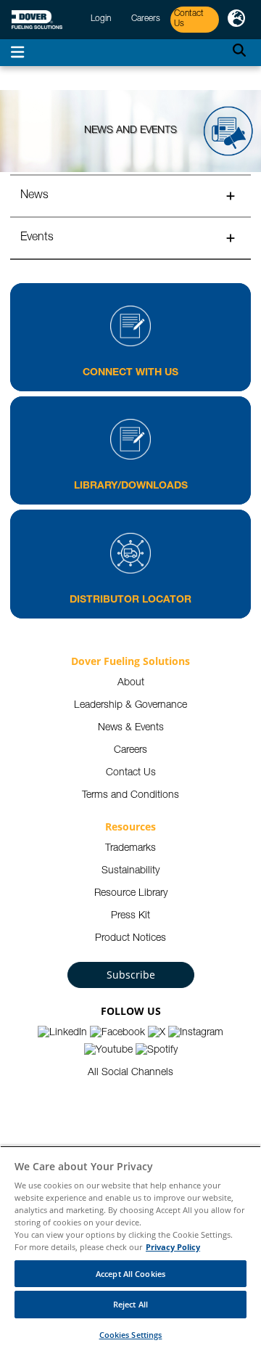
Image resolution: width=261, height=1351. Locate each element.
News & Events (131, 728)
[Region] (236, 19)
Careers (130, 751)
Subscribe (131, 974)
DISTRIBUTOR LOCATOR (130, 600)
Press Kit (130, 916)
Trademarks (130, 849)
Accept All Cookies (130, 1273)
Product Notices (130, 939)
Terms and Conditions (130, 796)
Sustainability (131, 871)
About (130, 683)
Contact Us (131, 773)
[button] (130, 195)
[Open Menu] (17, 53)
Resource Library (130, 894)
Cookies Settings (130, 1334)
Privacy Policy (173, 1246)
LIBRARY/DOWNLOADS (131, 486)
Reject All (130, 1304)
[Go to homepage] (37, 20)
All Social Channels (130, 1073)
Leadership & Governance (130, 706)
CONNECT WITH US (130, 373)
